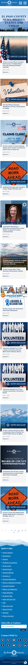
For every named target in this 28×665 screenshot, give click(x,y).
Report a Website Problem (12, 583)
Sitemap (5, 613)
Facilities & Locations (10, 563)
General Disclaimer (9, 579)
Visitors (5, 559)
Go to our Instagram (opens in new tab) (20, 646)
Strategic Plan (7, 596)
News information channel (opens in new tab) (3, 641)
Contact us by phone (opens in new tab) (8, 641)
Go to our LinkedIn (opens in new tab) (25, 646)
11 (11, 530)
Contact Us (6, 576)
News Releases (8, 593)
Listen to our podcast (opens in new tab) (20, 641)
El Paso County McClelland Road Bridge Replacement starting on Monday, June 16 (13, 514)
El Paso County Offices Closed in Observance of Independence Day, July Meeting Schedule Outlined (13, 64)
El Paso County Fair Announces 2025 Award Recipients (13, 309)
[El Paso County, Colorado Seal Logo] (14, 653)
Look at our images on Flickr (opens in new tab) (25, 641)
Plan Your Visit (8, 606)
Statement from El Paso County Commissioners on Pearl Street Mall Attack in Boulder (13, 473)
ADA (4, 603)
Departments (7, 569)
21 (13, 532)
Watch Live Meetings (10, 589)
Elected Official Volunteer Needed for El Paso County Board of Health (14, 106)
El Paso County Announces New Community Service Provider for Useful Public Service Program (13, 432)
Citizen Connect (8, 616)
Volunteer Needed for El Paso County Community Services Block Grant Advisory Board (12, 349)
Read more (5, 72)
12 (15, 530)
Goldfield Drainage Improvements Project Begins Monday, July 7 (14, 188)
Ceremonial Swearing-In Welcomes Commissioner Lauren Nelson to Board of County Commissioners (13, 229)
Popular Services (8, 586)
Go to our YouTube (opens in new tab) (14, 646)
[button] (20, 3)
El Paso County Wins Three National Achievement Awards (13, 270)
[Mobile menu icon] (25, 3)
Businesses (7, 556)
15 (25, 530)
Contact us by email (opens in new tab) (14, 641)
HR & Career (7, 566)
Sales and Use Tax (9, 599)
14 (22, 530)
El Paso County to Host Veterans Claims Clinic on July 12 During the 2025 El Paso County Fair (14, 147)
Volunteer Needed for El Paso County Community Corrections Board (13, 391)
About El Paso (7, 609)
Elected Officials (8, 573)
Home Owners (8, 553)
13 (18, 530)
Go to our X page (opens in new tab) (8, 646)
